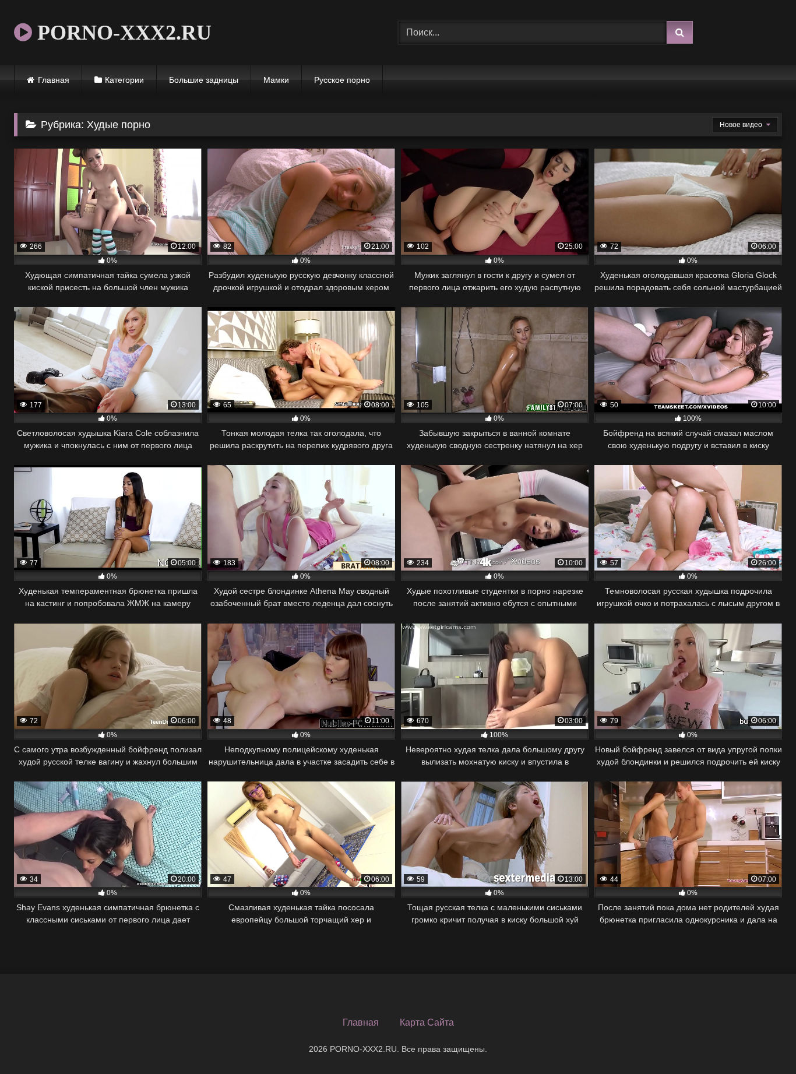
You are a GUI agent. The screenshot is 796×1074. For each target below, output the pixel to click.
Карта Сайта (427, 1022)
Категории (124, 79)
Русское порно (342, 79)
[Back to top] (760, 1039)
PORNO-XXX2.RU (122, 32)
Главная (53, 79)
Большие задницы (203, 79)
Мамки (276, 79)
